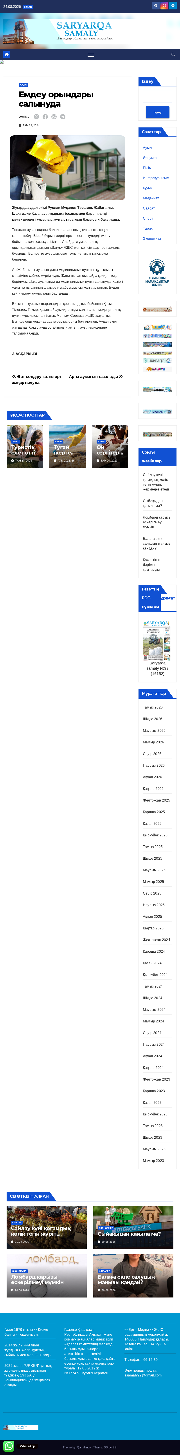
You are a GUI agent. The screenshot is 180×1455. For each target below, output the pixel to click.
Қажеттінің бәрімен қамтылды (151, 564)
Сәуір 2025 (152, 893)
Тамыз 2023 (153, 1126)
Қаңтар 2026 (153, 789)
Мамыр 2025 (153, 882)
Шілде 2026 (152, 719)
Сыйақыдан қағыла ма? (129, 1234)
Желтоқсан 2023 (156, 1079)
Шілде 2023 (152, 1137)
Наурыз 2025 (154, 905)
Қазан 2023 (152, 1102)
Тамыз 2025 (153, 847)
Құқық (147, 188)
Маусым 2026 (154, 730)
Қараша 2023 (154, 1091)
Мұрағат (165, 598)
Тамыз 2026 (153, 707)
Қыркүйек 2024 (155, 975)
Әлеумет (150, 158)
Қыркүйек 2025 (155, 835)
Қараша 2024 (154, 951)
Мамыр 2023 (153, 1161)
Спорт (148, 218)
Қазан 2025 (152, 823)
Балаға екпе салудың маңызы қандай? (157, 543)
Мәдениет (151, 198)
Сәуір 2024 (152, 1033)
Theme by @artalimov (77, 1447)
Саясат (149, 208)
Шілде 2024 (152, 998)
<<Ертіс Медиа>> (138, 1330)
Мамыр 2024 (153, 1021)
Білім (147, 168)
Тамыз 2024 (153, 986)
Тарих (148, 228)
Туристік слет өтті (23, 450)
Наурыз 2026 (154, 765)
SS (115, 1447)
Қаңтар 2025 (153, 928)
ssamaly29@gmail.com (143, 1375)
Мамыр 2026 (153, 742)
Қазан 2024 (152, 963)
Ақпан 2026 (152, 777)
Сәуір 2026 (152, 754)
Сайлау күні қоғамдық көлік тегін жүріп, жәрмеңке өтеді (40, 1233)
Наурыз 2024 (154, 1044)
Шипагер (104, 1271)
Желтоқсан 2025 (156, 800)
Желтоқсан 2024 (156, 940)
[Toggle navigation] (91, 54)
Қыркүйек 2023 (155, 1114)
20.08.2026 (109, 1241)
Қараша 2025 (154, 812)
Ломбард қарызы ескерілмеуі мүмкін (157, 522)
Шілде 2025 (152, 858)
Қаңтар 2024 (153, 1068)
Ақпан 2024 (152, 1056)
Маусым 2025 (154, 870)
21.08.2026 (22, 1241)
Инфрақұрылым (156, 178)
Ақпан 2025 (152, 916)
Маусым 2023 (154, 1149)
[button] (173, 54)
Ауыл (23, 85)
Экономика (152, 238)
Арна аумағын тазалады (94, 376)
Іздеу (147, 81)
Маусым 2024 (154, 1009)
